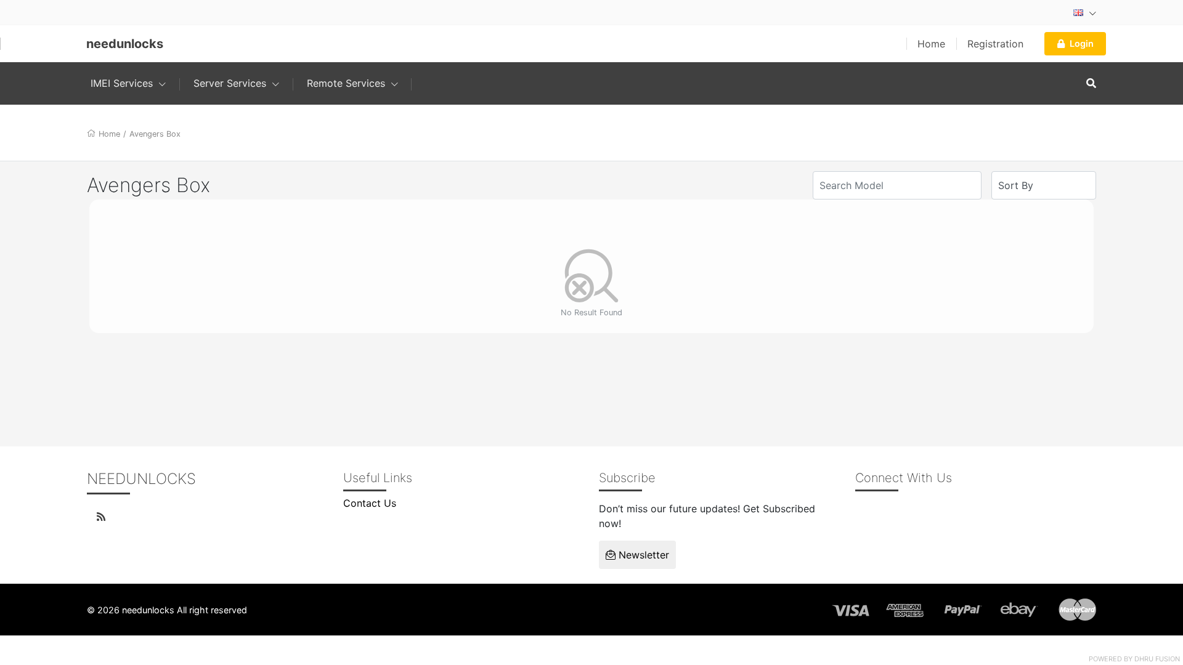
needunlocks (124, 43)
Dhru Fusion (1157, 659)
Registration (995, 44)
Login (1082, 43)
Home (931, 44)
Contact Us (369, 503)
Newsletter (642, 555)
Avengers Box (155, 134)
